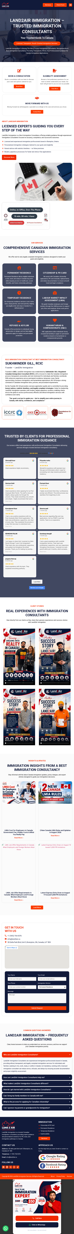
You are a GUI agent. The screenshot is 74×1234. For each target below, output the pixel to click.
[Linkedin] (7, 1167)
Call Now (38, 1218)
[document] (37, 1206)
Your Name (11, 975)
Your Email (41, 975)
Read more (8, 501)
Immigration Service (44, 983)
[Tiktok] (17, 1167)
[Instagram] (14, 1167)
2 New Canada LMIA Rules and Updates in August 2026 (55, 831)
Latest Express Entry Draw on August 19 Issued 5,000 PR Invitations (55, 894)
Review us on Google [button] (37, 587)
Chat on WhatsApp (38, 1225)
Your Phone (11, 983)
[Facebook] (3, 1167)
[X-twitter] (10, 1167)
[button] (70, 5)
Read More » (18, 838)
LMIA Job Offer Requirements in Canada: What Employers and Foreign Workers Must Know (18, 895)
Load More (37, 582)
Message (10, 991)
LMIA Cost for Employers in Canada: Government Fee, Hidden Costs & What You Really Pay (18, 832)
